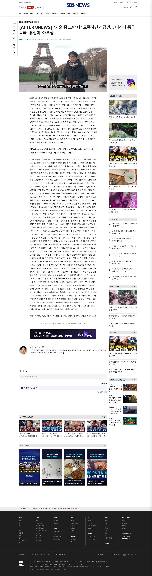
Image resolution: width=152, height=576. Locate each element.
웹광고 (43, 555)
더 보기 (103, 416)
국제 (47, 13)
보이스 (55, 534)
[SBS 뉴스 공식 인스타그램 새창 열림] (136, 554)
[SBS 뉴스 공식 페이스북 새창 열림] (128, 554)
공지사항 (107, 543)
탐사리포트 (73, 535)
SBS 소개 (23, 555)
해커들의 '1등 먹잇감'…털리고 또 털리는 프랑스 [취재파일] (47, 353)
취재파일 (75, 13)
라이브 (106, 525)
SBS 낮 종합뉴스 (57, 539)
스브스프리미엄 (126, 517)
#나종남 (126, 7)
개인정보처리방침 (60, 555)
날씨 (106, 520)
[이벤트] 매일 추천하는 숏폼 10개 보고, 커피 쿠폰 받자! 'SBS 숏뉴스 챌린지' (53, 508)
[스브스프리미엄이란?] (125, 379)
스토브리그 (90, 528)
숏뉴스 (106, 528)
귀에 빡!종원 (91, 523)
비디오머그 (90, 517)
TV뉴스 (83, 13)
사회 (42, 13)
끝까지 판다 (74, 539)
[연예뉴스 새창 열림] (123, 82)
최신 (20, 520)
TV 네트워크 (22, 540)
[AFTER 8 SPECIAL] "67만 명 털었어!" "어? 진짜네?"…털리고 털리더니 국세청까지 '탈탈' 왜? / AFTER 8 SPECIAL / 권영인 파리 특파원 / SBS (69, 350)
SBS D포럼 (125, 538)
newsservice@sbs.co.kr (76, 564)
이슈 (20, 543)
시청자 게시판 (108, 538)
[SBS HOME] (136, 2)
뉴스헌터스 (39, 523)
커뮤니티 (124, 525)
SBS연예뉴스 (125, 533)
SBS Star (125, 536)
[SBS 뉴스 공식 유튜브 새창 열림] (124, 554)
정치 (31, 13)
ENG (115, 2)
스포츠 (62, 13)
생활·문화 (55, 13)
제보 (106, 523)
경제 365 (73, 528)
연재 (72, 517)
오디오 (55, 528)
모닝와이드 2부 (40, 528)
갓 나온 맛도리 (91, 537)
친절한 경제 (74, 525)
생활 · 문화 (22, 533)
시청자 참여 (34, 555)
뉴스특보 (38, 540)
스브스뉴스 (90, 533)
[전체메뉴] (20, 13)
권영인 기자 (33, 347)
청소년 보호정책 (105, 566)
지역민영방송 (114, 555)
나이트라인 (39, 535)
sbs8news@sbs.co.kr (79, 561)
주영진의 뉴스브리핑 (41, 530)
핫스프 (110, 396)
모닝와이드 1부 (40, 525)
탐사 (72, 541)
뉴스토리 (38, 538)
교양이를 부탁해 (92, 525)
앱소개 (106, 533)
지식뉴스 (124, 520)
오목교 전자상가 (92, 539)
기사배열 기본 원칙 (94, 566)
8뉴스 (26, 13)
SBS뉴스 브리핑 (57, 537)
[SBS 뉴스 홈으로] (78, 5)
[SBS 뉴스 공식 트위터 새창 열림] (132, 554)
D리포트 (73, 530)
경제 (37, 13)
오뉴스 (38, 533)
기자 (106, 530)
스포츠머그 (90, 520)
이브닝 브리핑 (56, 523)
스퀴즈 (123, 528)
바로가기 (107, 517)
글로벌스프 (111, 407)
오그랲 (110, 384)
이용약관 (50, 555)
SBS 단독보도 (74, 523)
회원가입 (129, 2)
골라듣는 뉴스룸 (57, 532)
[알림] (136, 7)
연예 (68, 13)
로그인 (121, 2)
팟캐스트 (124, 523)
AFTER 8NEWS (26, 22)
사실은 (72, 520)
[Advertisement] (63, 404)
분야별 (21, 517)
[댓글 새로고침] (26, 371)
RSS (106, 535)
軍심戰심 (55, 520)
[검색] (131, 7)
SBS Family (102, 555)
